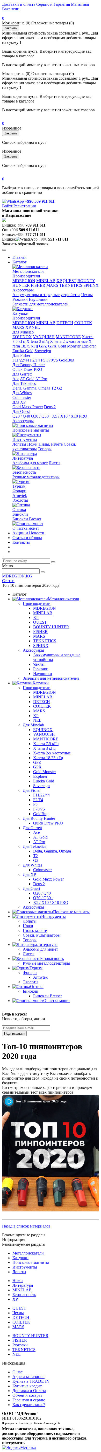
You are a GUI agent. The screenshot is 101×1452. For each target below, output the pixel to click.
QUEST (69, 280)
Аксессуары (23, 290)
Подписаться (14, 1033)
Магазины (79, 4)
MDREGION (23, 280)
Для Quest (21, 411)
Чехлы (87, 294)
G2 (59, 388)
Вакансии (10, 9)
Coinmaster (21, 397)
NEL (36, 327)
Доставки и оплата (18, 4)
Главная (19, 257)
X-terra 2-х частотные (69, 341)
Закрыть (10, 28)
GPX (52, 346)
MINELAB (45, 280)
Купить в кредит (27, 1386)
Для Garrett (22, 374)
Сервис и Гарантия (52, 4)
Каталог (19, 262)
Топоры (45, 449)
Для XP (19, 402)
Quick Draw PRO (27, 369)
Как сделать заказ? (28, 1404)
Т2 (53, 388)
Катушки (20, 313)
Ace (15, 379)
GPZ (43, 346)
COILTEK (83, 323)
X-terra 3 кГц (37, 341)
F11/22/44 (20, 360)
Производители (26, 276)
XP (59, 280)
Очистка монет (25, 528)
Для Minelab (23, 332)
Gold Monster (69, 346)
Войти (7, 206)
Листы (54, 463)
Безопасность (24, 472)
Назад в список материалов (26, 1226)
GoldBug (66, 360)
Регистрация (24, 206)
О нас (17, 1372)
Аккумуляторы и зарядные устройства (46, 294)
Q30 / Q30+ (41, 416)
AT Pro (41, 379)
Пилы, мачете (51, 444)
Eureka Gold (22, 351)
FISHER (38, 285)
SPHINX (91, 285)
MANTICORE (68, 337)
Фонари (19, 491)
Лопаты (19, 444)
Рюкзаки (20, 299)
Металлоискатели (28, 271)
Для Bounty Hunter (28, 365)
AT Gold (27, 379)
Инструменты (24, 439)
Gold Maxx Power (27, 407)
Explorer (89, 346)
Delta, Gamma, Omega (31, 388)
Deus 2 (50, 407)
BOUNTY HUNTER (51, 627)
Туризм (18, 486)
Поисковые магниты (30, 430)
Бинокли (20, 514)
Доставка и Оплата (29, 1390)
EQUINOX (22, 337)
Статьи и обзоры (27, 537)
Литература (22, 458)
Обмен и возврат (27, 1395)
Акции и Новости (28, 533)
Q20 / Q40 (21, 416)
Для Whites (22, 393)
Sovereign (42, 351)
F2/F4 (35, 360)
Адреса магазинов (28, 1376)
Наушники (38, 299)
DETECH (64, 323)
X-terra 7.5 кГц (46, 743)
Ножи (32, 444)
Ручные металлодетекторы (36, 477)
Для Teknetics (24, 383)
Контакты (21, 542)
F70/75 (52, 360)
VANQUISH (44, 337)
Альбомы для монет (30, 463)
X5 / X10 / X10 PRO (69, 416)
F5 (43, 360)
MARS (52, 285)
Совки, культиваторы (42, 935)
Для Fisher (21, 355)
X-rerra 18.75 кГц (48, 757)
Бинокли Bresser (26, 519)
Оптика (19, 509)
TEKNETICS (70, 285)
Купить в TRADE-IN (30, 1381)
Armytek (19, 495)
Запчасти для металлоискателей (40, 304)
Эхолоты (20, 500)
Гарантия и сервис (28, 1400)
